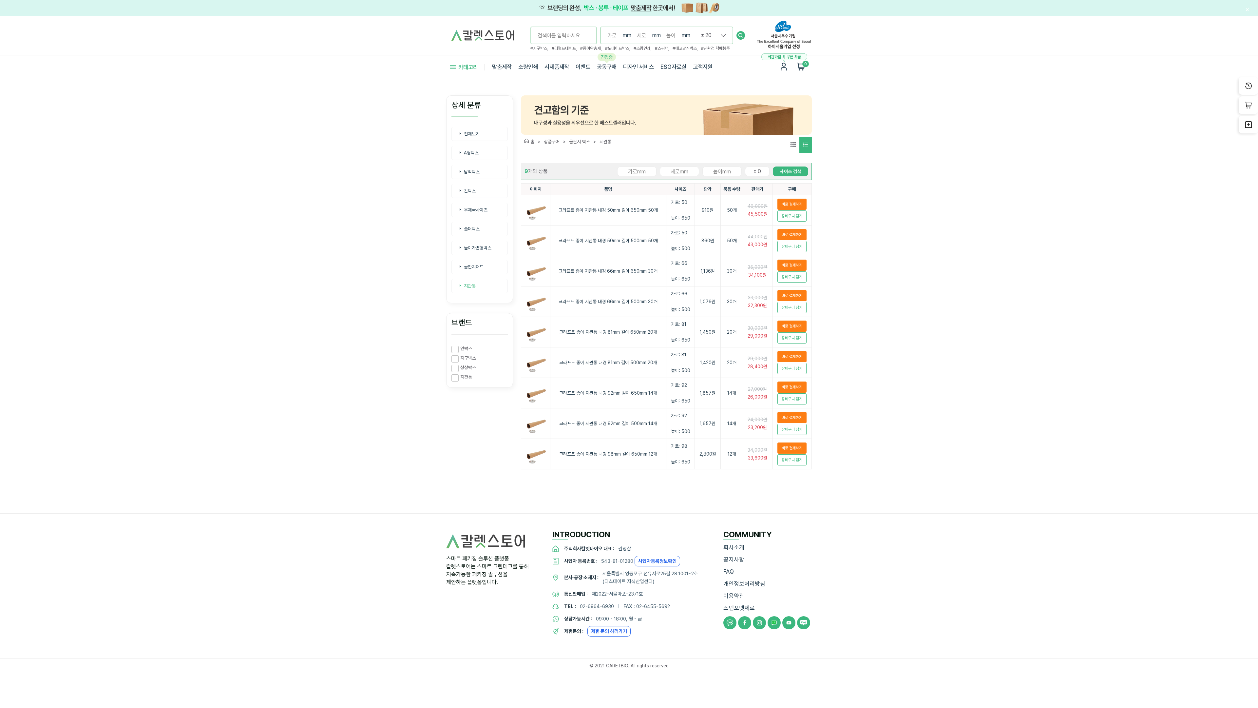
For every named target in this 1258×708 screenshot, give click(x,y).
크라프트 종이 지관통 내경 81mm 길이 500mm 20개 (608, 362)
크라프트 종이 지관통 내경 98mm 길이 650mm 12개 (608, 454)
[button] (740, 35)
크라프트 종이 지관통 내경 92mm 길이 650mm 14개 (608, 393)
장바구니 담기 (792, 216)
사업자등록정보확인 (657, 561)
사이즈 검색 (790, 171)
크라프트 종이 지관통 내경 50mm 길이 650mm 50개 (608, 210)
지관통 (466, 377)
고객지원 (703, 66)
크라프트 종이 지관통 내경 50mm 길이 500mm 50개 (608, 240)
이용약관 (733, 595)
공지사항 (733, 559)
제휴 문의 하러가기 (609, 631)
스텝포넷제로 (739, 607)
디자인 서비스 (638, 66)
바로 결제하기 (792, 204)
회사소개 (733, 547)
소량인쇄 (528, 66)
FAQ (728, 571)
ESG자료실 (673, 66)
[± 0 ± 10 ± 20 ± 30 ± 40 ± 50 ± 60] (711, 35)
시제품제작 (556, 66)
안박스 (466, 348)
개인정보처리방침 (744, 583)
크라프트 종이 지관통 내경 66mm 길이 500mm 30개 (608, 301)
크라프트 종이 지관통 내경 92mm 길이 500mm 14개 (608, 423)
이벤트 (583, 66)
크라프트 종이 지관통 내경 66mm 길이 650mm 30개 (608, 271)
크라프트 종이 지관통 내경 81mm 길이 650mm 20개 (608, 332)
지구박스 (468, 358)
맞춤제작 (502, 66)
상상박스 (468, 367)
